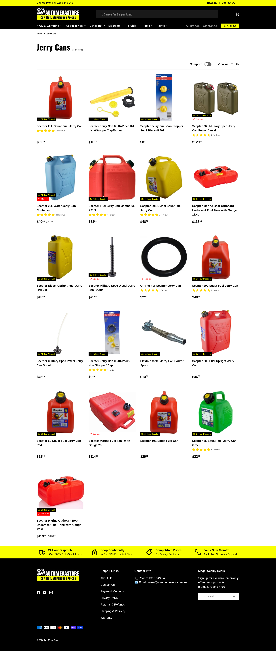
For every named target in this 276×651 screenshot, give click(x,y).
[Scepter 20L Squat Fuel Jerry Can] (215, 257)
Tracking (212, 2)
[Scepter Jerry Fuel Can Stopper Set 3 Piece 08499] (164, 97)
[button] (237, 14)
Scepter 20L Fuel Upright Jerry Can (213, 363)
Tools (146, 26)
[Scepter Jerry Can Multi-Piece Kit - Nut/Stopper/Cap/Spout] (112, 97)
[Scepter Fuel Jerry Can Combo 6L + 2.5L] (112, 177)
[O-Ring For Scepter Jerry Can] (164, 257)
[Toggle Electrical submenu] (123, 25)
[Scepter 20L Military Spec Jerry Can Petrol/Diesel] (215, 97)
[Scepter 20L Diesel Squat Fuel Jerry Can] (164, 177)
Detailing (95, 26)
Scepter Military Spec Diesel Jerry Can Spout (112, 288)
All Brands (193, 26)
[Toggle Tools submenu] (152, 25)
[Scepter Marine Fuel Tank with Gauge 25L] (112, 412)
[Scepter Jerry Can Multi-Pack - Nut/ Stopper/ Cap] (112, 332)
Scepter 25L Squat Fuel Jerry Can (60, 126)
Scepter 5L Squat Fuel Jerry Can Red (59, 443)
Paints (161, 26)
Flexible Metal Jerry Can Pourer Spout (162, 363)
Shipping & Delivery (112, 611)
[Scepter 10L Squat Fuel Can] (164, 412)
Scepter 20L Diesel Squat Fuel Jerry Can (160, 208)
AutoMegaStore (51, 640)
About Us (106, 578)
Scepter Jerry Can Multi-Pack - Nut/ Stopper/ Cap (109, 363)
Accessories (74, 26)
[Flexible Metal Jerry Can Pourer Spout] (164, 332)
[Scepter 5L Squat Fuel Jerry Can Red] (60, 412)
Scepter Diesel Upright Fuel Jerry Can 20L (59, 288)
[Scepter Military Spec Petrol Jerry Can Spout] (60, 332)
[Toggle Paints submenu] (167, 25)
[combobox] (157, 14)
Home (39, 33)
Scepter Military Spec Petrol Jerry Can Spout (60, 363)
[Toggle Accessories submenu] (85, 25)
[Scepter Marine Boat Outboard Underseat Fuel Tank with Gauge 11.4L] (215, 177)
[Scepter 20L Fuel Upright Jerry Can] (215, 332)
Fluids (132, 26)
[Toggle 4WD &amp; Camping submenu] (61, 25)
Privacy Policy (109, 597)
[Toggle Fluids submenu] (138, 25)
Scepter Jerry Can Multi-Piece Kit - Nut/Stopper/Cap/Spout (111, 128)
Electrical (114, 26)
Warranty (106, 617)
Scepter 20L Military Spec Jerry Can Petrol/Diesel (213, 128)
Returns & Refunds (112, 604)
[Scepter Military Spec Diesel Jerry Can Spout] (112, 257)
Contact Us (228, 2)
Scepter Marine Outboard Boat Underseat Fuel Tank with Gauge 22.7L (59, 525)
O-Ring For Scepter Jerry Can (160, 285)
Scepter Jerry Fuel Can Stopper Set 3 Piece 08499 (161, 128)
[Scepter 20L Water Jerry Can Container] (60, 177)
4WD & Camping (48, 26)
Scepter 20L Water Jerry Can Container (56, 208)
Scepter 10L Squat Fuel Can (159, 440)
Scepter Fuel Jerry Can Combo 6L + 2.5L (112, 208)
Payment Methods (112, 591)
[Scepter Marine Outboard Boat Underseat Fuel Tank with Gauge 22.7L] (60, 492)
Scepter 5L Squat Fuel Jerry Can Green (214, 443)
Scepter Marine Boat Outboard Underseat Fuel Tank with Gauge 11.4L (214, 210)
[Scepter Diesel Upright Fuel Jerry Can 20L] (60, 257)
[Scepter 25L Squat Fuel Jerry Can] (60, 97)
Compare (196, 64)
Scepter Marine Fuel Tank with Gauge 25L (109, 443)
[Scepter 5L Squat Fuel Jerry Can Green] (215, 412)
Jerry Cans (51, 33)
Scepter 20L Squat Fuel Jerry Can (215, 285)
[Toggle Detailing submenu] (104, 25)
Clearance (210, 26)
